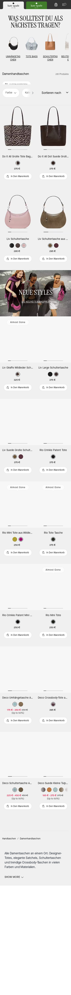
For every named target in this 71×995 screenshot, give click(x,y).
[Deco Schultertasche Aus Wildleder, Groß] (18, 755)
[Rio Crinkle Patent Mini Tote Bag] (18, 587)
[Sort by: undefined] (65, 92)
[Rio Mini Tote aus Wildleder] (18, 504)
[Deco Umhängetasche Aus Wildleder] (18, 669)
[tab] (13, 5)
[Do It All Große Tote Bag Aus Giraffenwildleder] (18, 128)
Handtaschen (9, 838)
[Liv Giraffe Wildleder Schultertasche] (18, 339)
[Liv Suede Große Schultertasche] (18, 422)
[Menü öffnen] (63, 4)
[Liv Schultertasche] (18, 211)
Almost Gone (17, 322)
